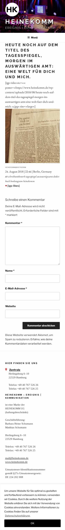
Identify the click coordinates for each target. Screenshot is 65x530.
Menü (34, 37)
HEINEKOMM (30, 21)
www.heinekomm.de (16, 461)
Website (10, 306)
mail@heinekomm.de (16, 458)
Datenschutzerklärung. (17, 515)
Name (9, 270)
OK (32, 523)
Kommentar (13, 223)
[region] (32, 507)
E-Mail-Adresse (16, 288)
